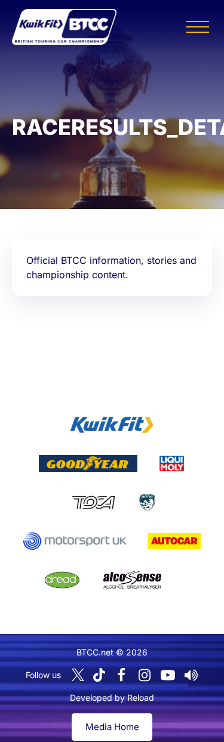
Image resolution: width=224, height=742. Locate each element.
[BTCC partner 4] (93, 503)
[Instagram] (144, 675)
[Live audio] (191, 675)
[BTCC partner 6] (75, 541)
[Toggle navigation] (197, 27)
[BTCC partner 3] (171, 464)
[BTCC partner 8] (62, 580)
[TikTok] (99, 675)
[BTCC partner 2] (88, 464)
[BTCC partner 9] (132, 580)
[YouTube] (168, 675)
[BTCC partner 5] (147, 503)
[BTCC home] (64, 27)
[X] (78, 675)
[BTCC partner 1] (111, 425)
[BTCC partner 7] (174, 541)
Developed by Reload (112, 697)
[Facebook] (121, 675)
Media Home (112, 726)
